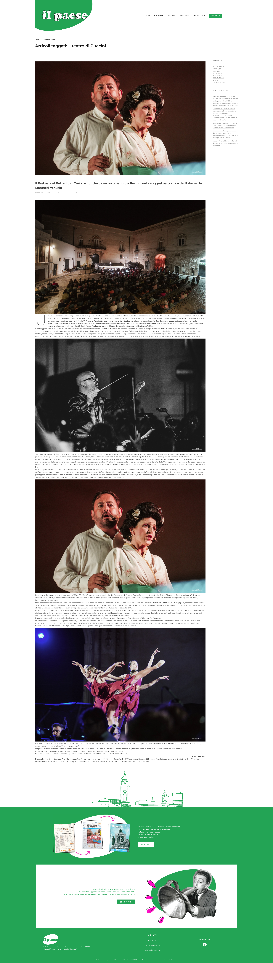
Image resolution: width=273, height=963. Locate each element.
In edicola (217, 76)
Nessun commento (65, 193)
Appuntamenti (219, 67)
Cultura (78, 193)
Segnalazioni (218, 78)
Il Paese (51, 193)
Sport (215, 80)
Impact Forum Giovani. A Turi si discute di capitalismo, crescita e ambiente (225, 143)
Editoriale (217, 73)
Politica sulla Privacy (168, 960)
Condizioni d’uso (148, 960)
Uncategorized (219, 82)
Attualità (217, 69)
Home (38, 39)
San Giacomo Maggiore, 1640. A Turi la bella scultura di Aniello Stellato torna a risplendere (225, 125)
